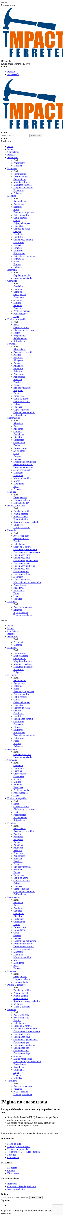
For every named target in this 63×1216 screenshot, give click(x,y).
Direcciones (13, 1173)
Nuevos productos (16, 1189)
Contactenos (13, 1157)
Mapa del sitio (14, 1143)
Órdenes (11, 1170)
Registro (11, 71)
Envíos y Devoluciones (18, 1146)
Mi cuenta (12, 1168)
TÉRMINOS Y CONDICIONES (23, 1152)
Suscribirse (36, 1197)
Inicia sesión (13, 74)
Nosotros (11, 1154)
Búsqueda (35, 135)
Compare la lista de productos (21, 1186)
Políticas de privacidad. (18, 1149)
